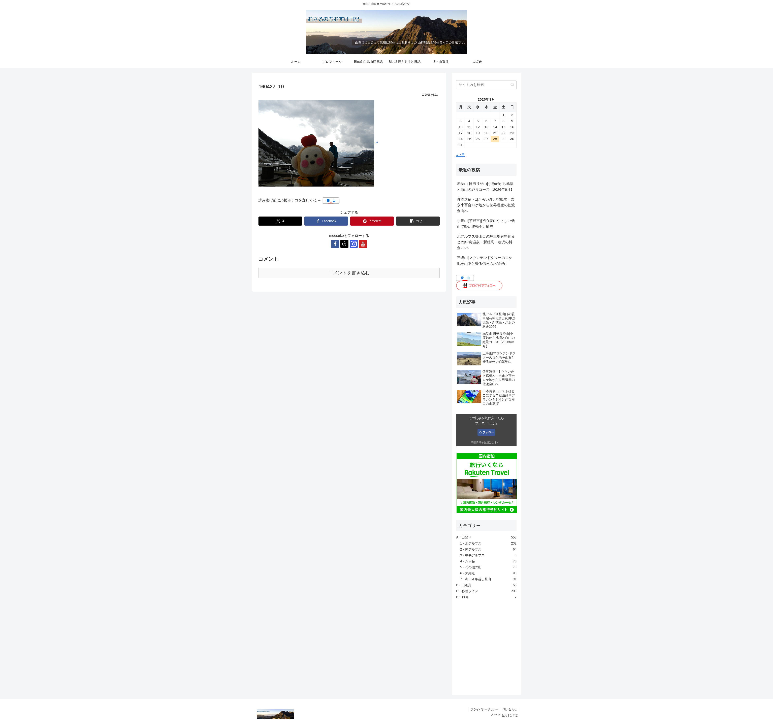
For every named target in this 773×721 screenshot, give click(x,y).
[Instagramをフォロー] (354, 244)
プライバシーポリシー (484, 709)
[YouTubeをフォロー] (363, 244)
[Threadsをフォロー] (344, 244)
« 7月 (460, 155)
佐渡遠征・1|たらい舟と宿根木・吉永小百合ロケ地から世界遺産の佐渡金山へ (486, 205)
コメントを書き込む (349, 272)
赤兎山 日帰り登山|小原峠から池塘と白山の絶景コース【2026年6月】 (485, 187)
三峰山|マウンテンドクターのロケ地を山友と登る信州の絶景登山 (484, 261)
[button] (418, 221)
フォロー (488, 432)
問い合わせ (510, 709)
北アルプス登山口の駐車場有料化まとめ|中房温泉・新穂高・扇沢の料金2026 (486, 242)
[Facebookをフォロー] (335, 244)
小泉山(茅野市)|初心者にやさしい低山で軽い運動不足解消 (486, 224)
